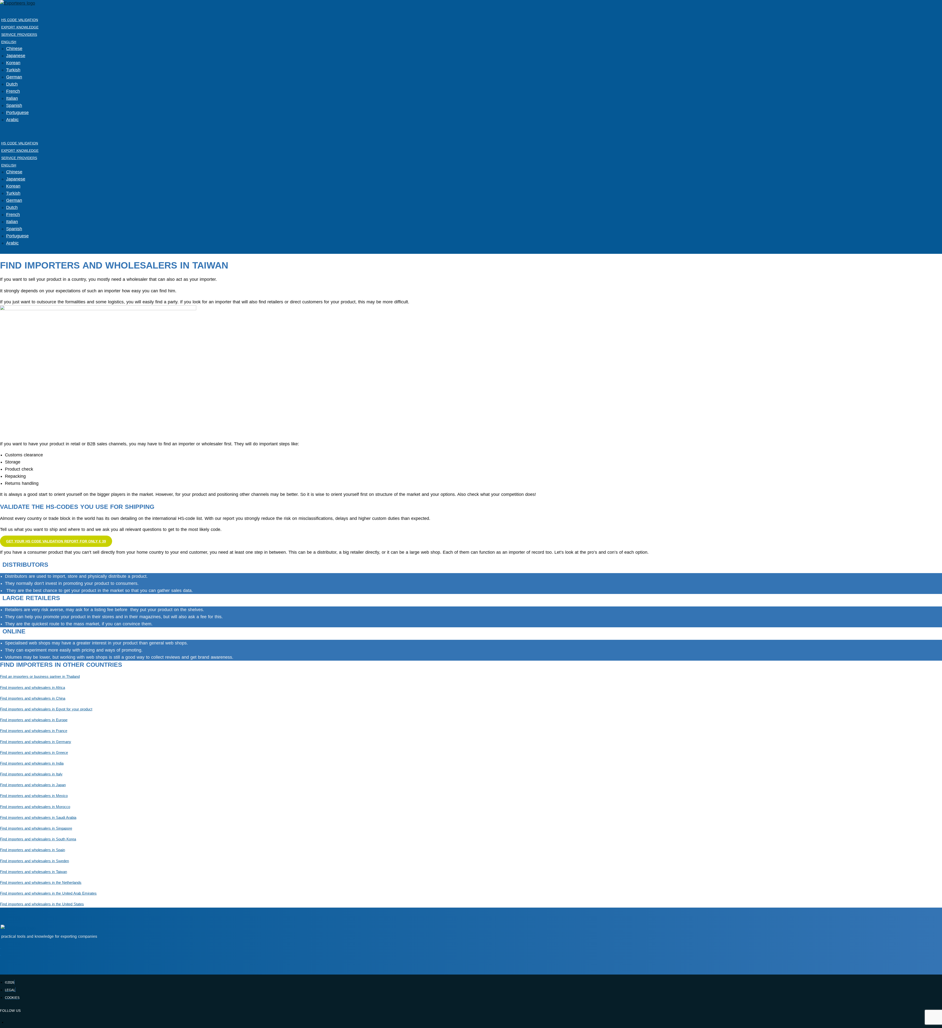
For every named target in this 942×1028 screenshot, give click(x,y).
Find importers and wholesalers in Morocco (35, 807)
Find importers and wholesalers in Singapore (36, 828)
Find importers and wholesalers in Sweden (34, 861)
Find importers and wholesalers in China (32, 698)
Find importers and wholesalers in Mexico (34, 796)
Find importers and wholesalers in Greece (34, 753)
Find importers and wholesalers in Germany (35, 742)
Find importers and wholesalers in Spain (32, 850)
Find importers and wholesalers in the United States (42, 904)
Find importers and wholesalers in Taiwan (33, 872)
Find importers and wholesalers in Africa (32, 688)
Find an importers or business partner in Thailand (40, 677)
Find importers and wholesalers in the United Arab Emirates (48, 893)
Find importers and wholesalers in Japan (33, 785)
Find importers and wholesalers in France (33, 731)
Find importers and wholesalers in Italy (31, 774)
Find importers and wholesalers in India (32, 763)
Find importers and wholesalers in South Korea (38, 839)
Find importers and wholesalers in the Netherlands (40, 883)
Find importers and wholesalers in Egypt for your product (46, 709)
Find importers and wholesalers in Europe (33, 720)
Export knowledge (20, 27)
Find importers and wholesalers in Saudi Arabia (38, 818)
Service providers (19, 35)
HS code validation (19, 20)
